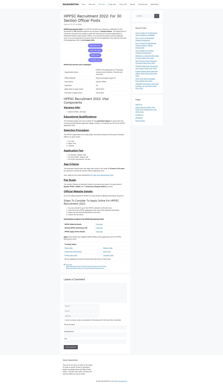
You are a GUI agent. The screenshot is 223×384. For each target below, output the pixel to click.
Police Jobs (123, 4)
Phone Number (69, 324)
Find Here (99, 224)
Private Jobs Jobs (71, 255)
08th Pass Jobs (95, 45)
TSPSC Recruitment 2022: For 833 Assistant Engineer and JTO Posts (86, 266)
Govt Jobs (102, 4)
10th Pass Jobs (95, 50)
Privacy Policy (140, 121)
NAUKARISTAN (71, 4)
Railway (132, 4)
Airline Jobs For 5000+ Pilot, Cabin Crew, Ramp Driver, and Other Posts (145, 110)
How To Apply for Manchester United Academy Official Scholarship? (145, 45)
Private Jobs (112, 4)
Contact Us (139, 115)
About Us (138, 104)
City (65, 339)
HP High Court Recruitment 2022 (101, 175)
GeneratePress (122, 381)
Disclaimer (139, 118)
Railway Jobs (107, 248)
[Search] (156, 16)
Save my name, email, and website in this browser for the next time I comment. (93, 320)
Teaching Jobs (142, 4)
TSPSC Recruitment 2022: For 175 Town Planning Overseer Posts (85, 268)
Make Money (155, 4)
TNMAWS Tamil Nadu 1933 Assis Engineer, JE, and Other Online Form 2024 (147, 86)
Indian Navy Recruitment (73, 252)
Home (83, 4)
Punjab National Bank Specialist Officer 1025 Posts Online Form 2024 (146, 74)
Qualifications (69, 331)
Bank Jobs (92, 4)
